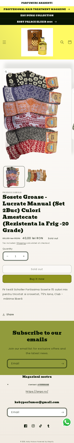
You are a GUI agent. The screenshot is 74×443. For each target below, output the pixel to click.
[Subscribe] (62, 363)
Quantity (7, 248)
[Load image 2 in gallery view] (36, 176)
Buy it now (37, 279)
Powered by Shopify (45, 442)
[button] (4, 42)
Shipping (21, 243)
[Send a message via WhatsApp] (66, 422)
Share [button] (10, 314)
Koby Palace (31, 442)
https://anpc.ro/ (37, 391)
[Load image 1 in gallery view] (14, 176)
